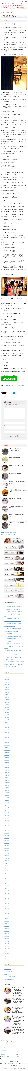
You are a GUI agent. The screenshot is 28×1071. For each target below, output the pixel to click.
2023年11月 (6, 747)
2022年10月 (7, 780)
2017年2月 (6, 936)
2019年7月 (6, 878)
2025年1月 (6, 719)
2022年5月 (6, 792)
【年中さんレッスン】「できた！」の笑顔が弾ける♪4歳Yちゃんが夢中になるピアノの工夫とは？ (18, 1001)
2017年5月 (6, 928)
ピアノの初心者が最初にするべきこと (12, 621)
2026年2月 (6, 687)
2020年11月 (6, 838)
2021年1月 (6, 833)
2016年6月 (6, 956)
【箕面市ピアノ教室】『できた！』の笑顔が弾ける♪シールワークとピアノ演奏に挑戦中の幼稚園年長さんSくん (18, 1030)
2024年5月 (6, 735)
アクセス (3, 1058)
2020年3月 (6, 858)
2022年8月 (6, 785)
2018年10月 (6, 901)
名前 (4, 421)
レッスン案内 (4, 1050)
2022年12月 (7, 775)
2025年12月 (7, 692)
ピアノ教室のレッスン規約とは (11, 631)
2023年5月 (6, 762)
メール (4, 425)
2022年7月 (6, 787)
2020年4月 (6, 855)
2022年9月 (6, 782)
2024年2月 (6, 742)
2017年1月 (6, 938)
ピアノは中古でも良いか (9, 626)
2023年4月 (6, 765)
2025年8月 (6, 702)
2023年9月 (6, 752)
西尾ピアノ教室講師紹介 (9, 979)
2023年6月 (6, 760)
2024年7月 (6, 732)
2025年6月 (6, 707)
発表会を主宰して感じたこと (16, 465)
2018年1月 (6, 913)
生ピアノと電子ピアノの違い (10, 666)
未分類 (5, 974)
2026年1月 (6, 689)
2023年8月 (6, 755)
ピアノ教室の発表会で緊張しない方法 (12, 636)
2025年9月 (6, 699)
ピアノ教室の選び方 (8, 641)
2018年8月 (6, 906)
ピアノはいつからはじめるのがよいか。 (13, 623)
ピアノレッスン (7, 969)
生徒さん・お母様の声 (6, 1056)
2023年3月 (6, 767)
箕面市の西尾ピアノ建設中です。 (17, 473)
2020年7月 (6, 848)
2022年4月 (6, 795)
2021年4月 (6, 825)
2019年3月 (6, 888)
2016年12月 (6, 941)
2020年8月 (6, 845)
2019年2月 (6, 890)
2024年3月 (6, 740)
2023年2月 (6, 770)
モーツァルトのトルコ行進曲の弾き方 (12, 655)
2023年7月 (6, 757)
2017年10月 (6, 918)
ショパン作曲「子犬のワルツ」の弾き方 (13, 611)
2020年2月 (6, 860)
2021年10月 (6, 810)
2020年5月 (6, 853)
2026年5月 (6, 679)
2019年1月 (6, 893)
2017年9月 (6, 921)
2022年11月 (6, 777)
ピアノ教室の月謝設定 (14, 457)
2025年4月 (6, 712)
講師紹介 (3, 1054)
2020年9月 (6, 843)
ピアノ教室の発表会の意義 (10, 638)
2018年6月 (6, 908)
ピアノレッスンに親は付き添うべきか (12, 628)
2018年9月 (6, 903)
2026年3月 (6, 684)
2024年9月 (6, 730)
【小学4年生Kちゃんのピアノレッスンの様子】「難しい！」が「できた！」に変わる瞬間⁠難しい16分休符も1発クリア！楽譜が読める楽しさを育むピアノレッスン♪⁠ (18, 1020)
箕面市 (22, 385)
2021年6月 (6, 820)
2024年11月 (6, 725)
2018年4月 (6, 911)
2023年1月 (6, 772)
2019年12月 (6, 865)
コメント (5, 406)
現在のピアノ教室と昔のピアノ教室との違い (14, 664)
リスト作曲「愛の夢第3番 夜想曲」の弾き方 (14, 661)
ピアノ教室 (17, 385)
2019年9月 (6, 873)
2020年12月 (7, 835)
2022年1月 (6, 802)
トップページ (4, 1045)
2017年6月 (6, 926)
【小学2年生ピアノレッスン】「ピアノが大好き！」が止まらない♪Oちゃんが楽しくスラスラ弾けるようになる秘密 (18, 1010)
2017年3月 (6, 933)
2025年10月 (7, 697)
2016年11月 (6, 943)
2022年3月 (6, 797)
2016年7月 (6, 953)
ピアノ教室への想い (9, 385)
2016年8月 (6, 951)
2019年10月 (6, 870)
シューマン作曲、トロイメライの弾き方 (13, 606)
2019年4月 (6, 885)
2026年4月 (6, 682)
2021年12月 (6, 805)
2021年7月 (6, 818)
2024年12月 (7, 722)
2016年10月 (6, 946)
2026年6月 (6, 677)
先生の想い (3, 1048)
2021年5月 (6, 823)
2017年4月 (6, 931)
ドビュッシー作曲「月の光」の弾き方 (12, 618)
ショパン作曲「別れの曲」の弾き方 (12, 609)
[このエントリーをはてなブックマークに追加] (14, 393)
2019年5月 (6, 883)
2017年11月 (6, 916)
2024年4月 (6, 737)
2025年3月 (6, 714)
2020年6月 (6, 850)
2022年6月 (6, 790)
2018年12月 (6, 895)
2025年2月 (6, 717)
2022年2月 (6, 800)
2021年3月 (6, 828)
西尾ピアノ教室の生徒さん (10, 976)
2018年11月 (6, 898)
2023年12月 (7, 745)
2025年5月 (6, 709)
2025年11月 (6, 694)
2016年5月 (6, 958)
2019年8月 (6, 875)
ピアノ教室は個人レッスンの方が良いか (13, 643)
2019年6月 (6, 880)
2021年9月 (6, 813)
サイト (4, 430)
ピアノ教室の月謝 (8, 633)
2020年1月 (6, 863)
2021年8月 (6, 815)
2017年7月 (6, 923)
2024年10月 (7, 727)
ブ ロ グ (17, 1056)
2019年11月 (6, 868)
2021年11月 (6, 807)
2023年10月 (7, 750)
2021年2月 (6, 830)
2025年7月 (6, 704)
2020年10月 (7, 840)
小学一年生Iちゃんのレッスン (12, 534)
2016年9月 (6, 948)
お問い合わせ (18, 1054)
